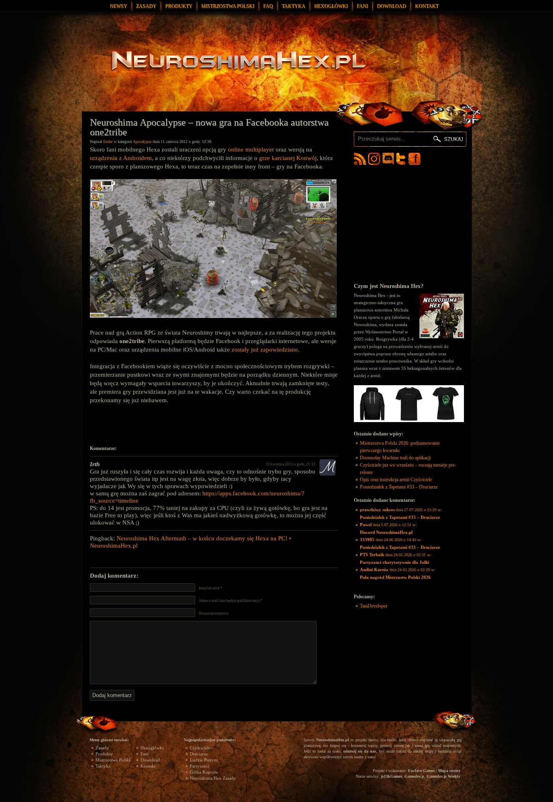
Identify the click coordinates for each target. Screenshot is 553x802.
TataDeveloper (373, 606)
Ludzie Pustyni (204, 759)
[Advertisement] (213, 425)
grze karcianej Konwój (288, 158)
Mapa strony (449, 770)
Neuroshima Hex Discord (388, 159)
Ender (108, 141)
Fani (362, 6)
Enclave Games (421, 770)
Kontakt (426, 6)
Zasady (146, 6)
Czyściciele (200, 747)
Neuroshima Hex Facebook (414, 159)
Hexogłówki (331, 6)
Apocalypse (142, 141)
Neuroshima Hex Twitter (402, 159)
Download (391, 6)
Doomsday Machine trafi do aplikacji (395, 458)
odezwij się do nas (359, 751)
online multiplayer (251, 149)
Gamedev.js (414, 776)
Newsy (118, 6)
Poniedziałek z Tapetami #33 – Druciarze (399, 487)
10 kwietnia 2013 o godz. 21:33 (290, 464)
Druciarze (199, 753)
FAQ (268, 6)
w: (401, 513)
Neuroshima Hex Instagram (374, 159)
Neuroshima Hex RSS (360, 159)
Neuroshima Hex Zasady (213, 778)
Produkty (178, 6)
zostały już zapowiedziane (265, 349)
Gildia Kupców (204, 772)
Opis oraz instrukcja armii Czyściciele (396, 479)
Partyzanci (199, 766)
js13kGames (391, 776)
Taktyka (293, 6)
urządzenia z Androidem (121, 158)
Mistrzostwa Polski (227, 6)
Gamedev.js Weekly (443, 776)
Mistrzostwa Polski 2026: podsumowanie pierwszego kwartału (400, 446)
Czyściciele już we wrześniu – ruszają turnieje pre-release (408, 468)
